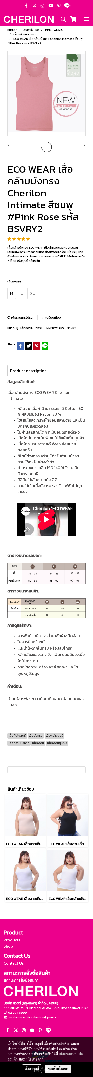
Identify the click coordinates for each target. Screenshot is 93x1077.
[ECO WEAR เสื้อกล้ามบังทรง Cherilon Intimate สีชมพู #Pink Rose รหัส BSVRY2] (46, 93)
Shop (8, 946)
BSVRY (71, 328)
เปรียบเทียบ (53, 317)
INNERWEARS (55, 328)
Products (12, 940)
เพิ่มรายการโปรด (21, 317)
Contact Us (14, 963)
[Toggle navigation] (86, 19)
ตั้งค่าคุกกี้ (32, 1068)
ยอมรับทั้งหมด (58, 1068)
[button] (62, 19)
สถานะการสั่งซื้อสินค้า (21, 980)
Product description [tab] (28, 371)
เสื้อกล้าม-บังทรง (31, 328)
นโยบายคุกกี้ (35, 1059)
